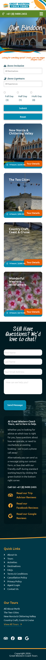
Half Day (22, 98)
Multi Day (37, 98)
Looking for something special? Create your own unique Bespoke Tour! (23, 59)
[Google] (27, 638)
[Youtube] (20, 638)
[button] (41, 14)
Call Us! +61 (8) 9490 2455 (22, 487)
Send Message (15, 404)
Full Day (9, 98)
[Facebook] (13, 638)
